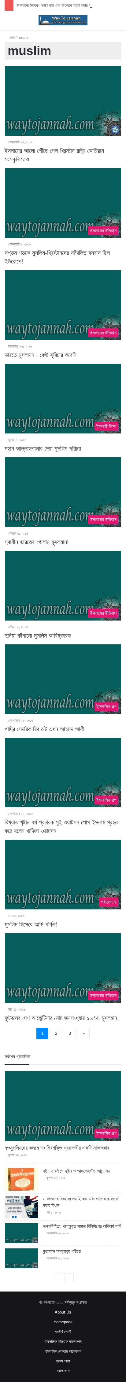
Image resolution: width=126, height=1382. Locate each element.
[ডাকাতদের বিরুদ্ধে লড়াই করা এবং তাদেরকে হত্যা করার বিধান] (21, 1207)
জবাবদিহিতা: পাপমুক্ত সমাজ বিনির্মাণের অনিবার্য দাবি (82, 1226)
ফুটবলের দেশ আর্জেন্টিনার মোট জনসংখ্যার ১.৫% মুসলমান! (62, 1018)
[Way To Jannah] (63, 20)
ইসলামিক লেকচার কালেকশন (63, 1351)
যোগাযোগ (63, 1371)
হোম (11, 37)
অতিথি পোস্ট (63, 1331)
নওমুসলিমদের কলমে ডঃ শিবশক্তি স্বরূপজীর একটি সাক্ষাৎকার (57, 1148)
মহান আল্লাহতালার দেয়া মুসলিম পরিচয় (43, 448)
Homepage (63, 1322)
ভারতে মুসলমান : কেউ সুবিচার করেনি (40, 355)
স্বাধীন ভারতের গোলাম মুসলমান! (37, 542)
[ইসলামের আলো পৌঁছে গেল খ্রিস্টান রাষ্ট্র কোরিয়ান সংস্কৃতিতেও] (63, 101)
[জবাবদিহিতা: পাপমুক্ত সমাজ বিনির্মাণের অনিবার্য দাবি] (21, 1233)
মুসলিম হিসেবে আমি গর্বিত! (31, 924)
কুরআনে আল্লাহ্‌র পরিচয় (62, 1251)
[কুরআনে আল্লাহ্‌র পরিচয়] (21, 1258)
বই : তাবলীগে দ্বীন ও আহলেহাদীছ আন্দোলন (76, 1171)
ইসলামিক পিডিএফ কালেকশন (63, 1341)
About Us (63, 1312)
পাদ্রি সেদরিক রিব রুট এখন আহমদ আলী (44, 729)
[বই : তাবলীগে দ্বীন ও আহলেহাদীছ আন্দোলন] (21, 1179)
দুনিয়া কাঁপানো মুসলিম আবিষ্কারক (38, 635)
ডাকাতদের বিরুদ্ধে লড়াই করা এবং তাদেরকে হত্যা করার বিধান (56, 5)
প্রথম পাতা (63, 1361)
